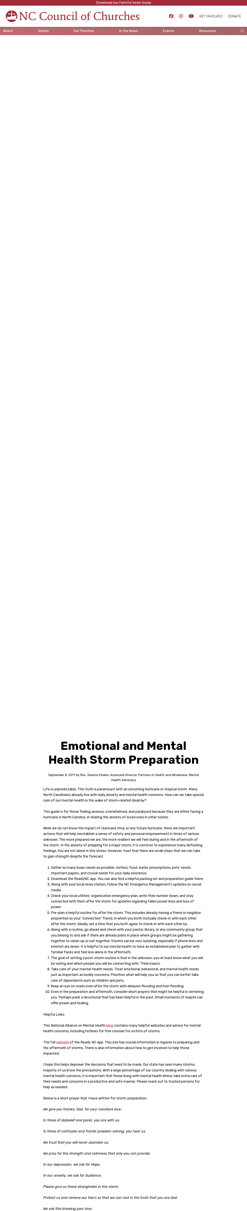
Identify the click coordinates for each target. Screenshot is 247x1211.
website (62, 1042)
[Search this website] (242, 31)
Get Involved (210, 16)
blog (109, 1025)
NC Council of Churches (79, 16)
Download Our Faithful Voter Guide (123, 3)
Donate (234, 16)
